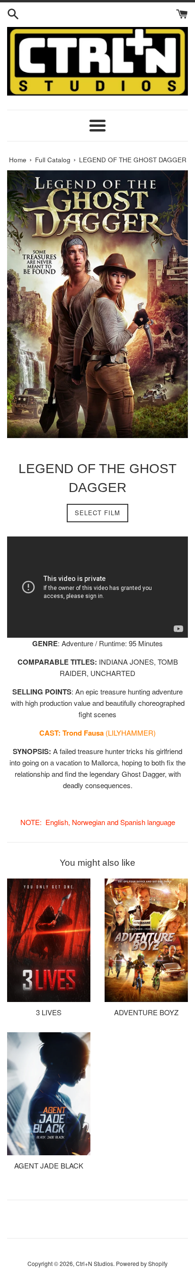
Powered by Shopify (142, 1263)
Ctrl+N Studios (94, 1263)
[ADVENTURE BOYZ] (146, 940)
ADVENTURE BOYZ (146, 1012)
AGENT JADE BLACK (48, 1165)
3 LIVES (49, 1012)
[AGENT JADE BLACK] (48, 1094)
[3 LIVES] (48, 940)
